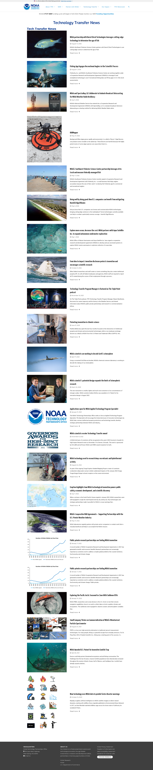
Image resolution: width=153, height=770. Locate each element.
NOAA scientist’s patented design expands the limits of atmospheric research (95, 382)
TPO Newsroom (119, 7)
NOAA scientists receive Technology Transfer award (88, 433)
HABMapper (74, 133)
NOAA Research (65, 760)
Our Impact (105, 7)
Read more (74, 53)
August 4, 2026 (76, 69)
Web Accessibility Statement (106, 751)
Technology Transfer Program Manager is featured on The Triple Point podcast (95, 290)
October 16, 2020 (77, 697)
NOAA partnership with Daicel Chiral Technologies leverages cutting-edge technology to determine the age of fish (97, 39)
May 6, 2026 (75, 206)
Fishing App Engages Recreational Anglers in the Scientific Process (94, 66)
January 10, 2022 (77, 598)
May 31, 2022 (76, 521)
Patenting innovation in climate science (84, 322)
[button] (129, 7)
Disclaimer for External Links (106, 753)
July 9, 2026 (75, 100)
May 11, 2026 (75, 175)
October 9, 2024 (77, 268)
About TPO (49, 7)
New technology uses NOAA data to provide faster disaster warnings (95, 694)
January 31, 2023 (77, 412)
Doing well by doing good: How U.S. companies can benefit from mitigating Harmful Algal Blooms (97, 201)
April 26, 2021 (76, 653)
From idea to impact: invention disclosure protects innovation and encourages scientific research (94, 263)
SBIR (59, 7)
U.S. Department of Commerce (70, 764)
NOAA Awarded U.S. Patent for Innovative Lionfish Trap (89, 650)
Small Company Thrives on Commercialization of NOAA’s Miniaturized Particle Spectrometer (95, 622)
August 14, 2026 (76, 44)
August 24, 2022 (77, 465)
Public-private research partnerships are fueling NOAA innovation (93, 540)
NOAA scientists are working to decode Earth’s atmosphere (91, 354)
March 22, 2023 (76, 387)
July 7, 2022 (75, 494)
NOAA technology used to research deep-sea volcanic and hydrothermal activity (95, 460)
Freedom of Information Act (106, 749)
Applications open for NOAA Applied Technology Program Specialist (94, 409)
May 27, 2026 (76, 136)
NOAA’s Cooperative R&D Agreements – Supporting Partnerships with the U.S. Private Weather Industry (96, 516)
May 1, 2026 (75, 237)
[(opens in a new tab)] (47, 298)
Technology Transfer (90, 7)
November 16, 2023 (78, 295)
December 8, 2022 (77, 436)
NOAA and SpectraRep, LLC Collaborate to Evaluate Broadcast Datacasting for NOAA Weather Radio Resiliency (96, 95)
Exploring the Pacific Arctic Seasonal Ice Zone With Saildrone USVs (94, 595)
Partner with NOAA (72, 7)
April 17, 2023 (76, 357)
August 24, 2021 (76, 626)
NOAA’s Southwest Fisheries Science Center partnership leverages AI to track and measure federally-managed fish (95, 171)
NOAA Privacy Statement (105, 746)
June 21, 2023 (76, 325)
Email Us (27, 756)
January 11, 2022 (76, 543)
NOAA (62, 762)
